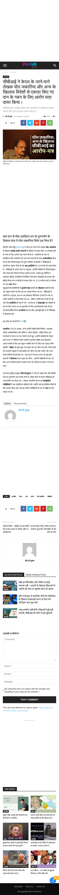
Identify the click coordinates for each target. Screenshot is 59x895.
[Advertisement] (29, 30)
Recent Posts (20, 403)
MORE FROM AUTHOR (36, 575)
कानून (5, 839)
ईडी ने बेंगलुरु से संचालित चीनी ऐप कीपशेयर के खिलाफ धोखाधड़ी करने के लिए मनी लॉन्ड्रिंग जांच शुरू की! (37, 599)
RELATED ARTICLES (13, 575)
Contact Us (40, 886)
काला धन (34, 867)
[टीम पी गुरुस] (10, 415)
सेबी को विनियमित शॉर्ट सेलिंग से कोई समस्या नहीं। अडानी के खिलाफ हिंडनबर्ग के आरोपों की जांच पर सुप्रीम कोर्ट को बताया (37, 585)
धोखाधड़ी (13, 72)
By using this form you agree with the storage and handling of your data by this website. (27, 690)
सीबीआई (20, 247)
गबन (26, 496)
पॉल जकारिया (40, 496)
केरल (20, 496)
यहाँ (21, 321)
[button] (55, 65)
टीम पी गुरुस (8, 116)
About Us (29, 886)
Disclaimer (18, 886)
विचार (33, 811)
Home (5, 72)
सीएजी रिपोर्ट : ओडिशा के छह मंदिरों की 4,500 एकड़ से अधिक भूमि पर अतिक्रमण (16, 529)
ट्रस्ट (32, 496)
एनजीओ (14, 496)
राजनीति (6, 811)
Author (7, 403)
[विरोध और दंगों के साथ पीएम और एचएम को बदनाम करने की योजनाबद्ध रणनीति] (15, 859)
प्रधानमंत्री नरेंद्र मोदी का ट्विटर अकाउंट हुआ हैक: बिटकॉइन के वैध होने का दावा (43, 529)
